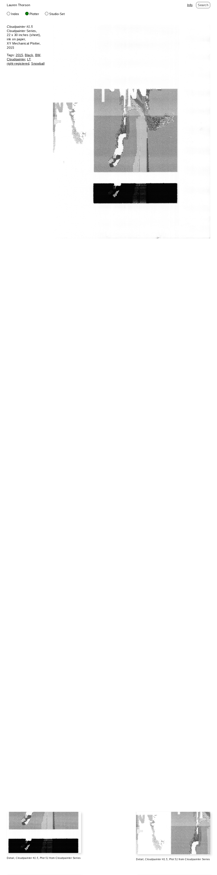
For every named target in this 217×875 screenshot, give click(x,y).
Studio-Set (57, 14)
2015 (19, 55)
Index (15, 14)
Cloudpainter (16, 59)
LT (28, 59)
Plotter (34, 14)
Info (190, 5)
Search (203, 5)
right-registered (18, 63)
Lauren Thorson (18, 5)
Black (29, 55)
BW (37, 55)
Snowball (38, 63)
